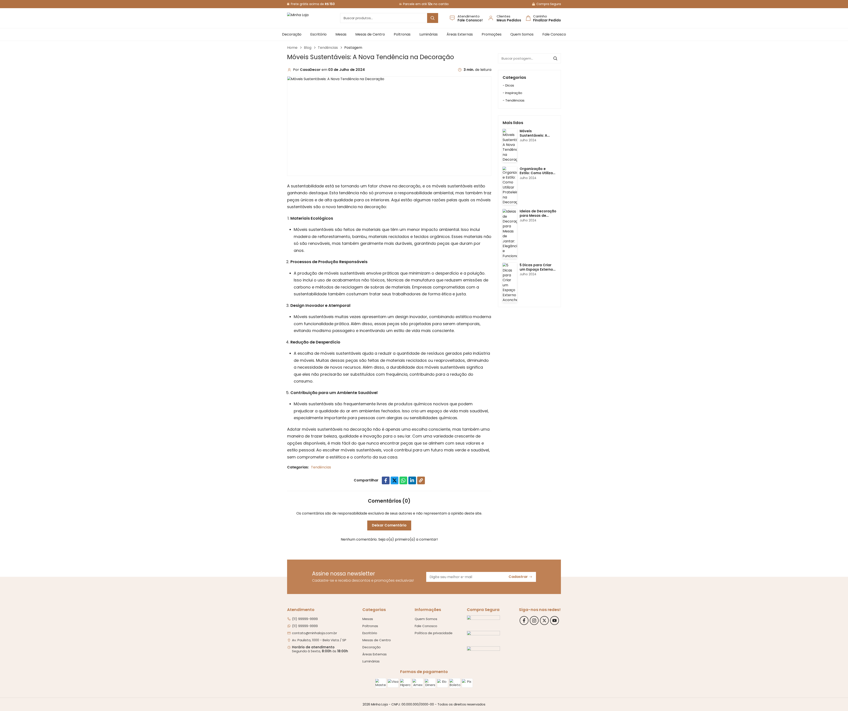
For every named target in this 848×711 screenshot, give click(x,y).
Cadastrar (518, 576)
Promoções (492, 34)
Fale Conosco (554, 34)
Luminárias (428, 34)
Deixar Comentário (389, 525)
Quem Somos (522, 34)
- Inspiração (512, 93)
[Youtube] (554, 620)
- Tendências (513, 100)
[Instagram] (534, 620)
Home (292, 47)
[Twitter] (544, 620)
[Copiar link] (421, 480)
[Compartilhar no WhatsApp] (403, 480)
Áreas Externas (460, 34)
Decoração (291, 34)
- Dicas (508, 85)
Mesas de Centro (370, 34)
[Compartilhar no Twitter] (394, 480)
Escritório (318, 34)
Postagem (353, 47)
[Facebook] (524, 620)
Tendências (328, 47)
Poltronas (402, 34)
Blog (307, 47)
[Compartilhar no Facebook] (386, 480)
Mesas (340, 34)
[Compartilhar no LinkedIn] (412, 480)
